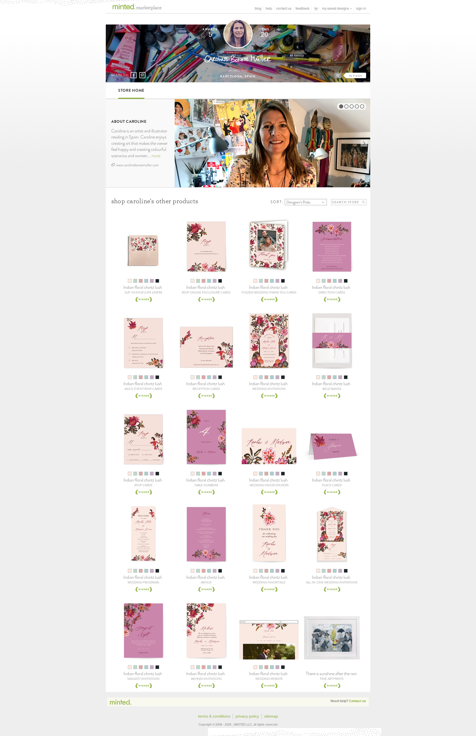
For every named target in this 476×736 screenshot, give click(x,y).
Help (269, 8)
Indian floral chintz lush (142, 287)
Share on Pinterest (142, 75)
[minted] (134, 8)
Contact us (357, 701)
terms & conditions (214, 716)
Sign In (361, 8)
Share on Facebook (133, 75)
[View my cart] (315, 8)
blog (258, 8)
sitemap (271, 716)
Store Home (131, 90)
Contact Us (283, 8)
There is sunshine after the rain (331, 673)
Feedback (302, 8)
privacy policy (247, 716)
